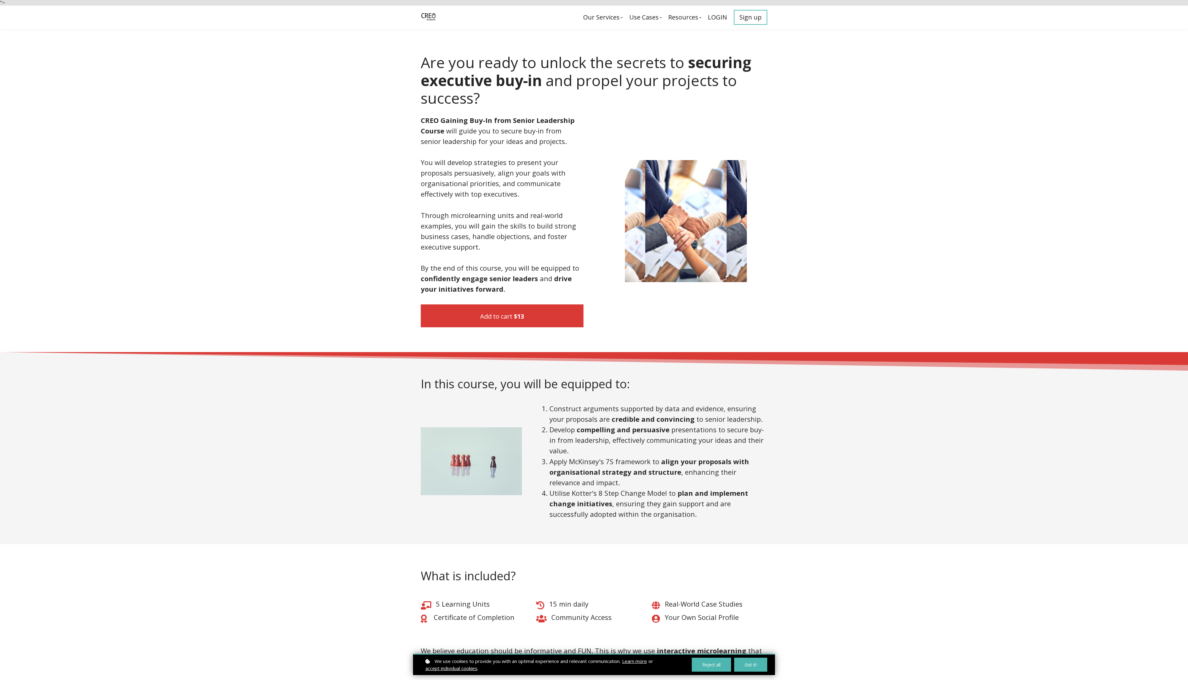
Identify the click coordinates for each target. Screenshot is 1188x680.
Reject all (711, 665)
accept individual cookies (451, 668)
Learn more (634, 661)
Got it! (751, 665)
